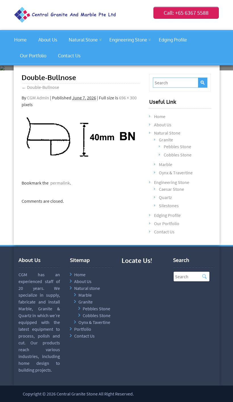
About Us (47, 40)
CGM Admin (38, 98)
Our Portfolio (33, 55)
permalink (59, 183)
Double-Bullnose (40, 87)
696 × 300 (128, 98)
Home (20, 40)
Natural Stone (83, 40)
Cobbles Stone (178, 155)
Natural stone (87, 288)
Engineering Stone (128, 40)
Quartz (165, 197)
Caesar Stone (171, 189)
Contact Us (69, 55)
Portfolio (82, 329)
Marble (165, 164)
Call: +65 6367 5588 (186, 12)
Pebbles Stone (177, 146)
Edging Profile (173, 40)
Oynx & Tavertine (94, 322)
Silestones (169, 205)
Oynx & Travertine (176, 172)
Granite (166, 140)
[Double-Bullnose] (81, 161)
